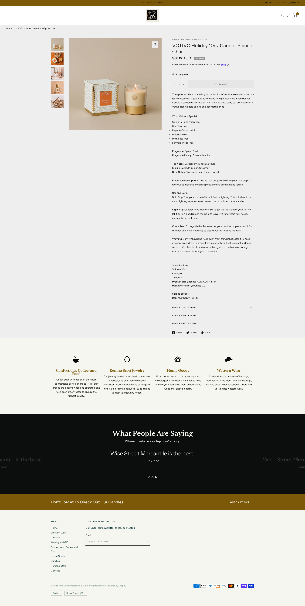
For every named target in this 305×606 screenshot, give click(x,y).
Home (9, 11)
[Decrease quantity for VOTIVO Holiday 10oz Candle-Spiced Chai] (174, 84)
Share (179, 332)
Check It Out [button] (240, 502)
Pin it (207, 332)
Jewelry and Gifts (62, 11)
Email (88, 535)
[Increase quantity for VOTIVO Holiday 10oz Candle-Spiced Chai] (183, 84)
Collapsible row (184, 307)
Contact (33, 18)
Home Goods (121, 11)
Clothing (43, 11)
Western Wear (26, 11)
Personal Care (16, 18)
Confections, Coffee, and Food (92, 11)
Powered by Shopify (116, 585)
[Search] (282, 15)
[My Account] (289, 15)
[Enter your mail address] (147, 541)
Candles (137, 11)
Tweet (194, 332)
